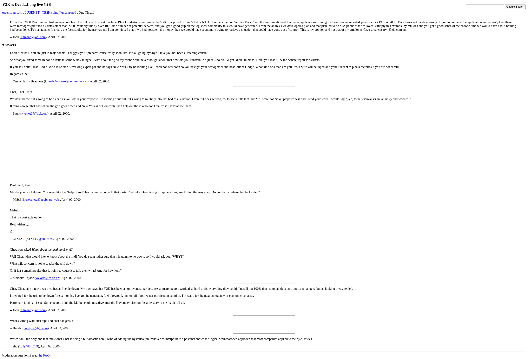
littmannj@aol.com (33, 37)
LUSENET (32, 12)
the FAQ (44, 355)
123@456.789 (28, 346)
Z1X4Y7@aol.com (39, 239)
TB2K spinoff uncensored (59, 12)
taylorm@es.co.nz (47, 278)
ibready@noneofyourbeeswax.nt (66, 81)
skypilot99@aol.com (33, 113)
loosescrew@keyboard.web (41, 199)
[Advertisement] (264, 151)
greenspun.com (12, 12)
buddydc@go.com (36, 328)
